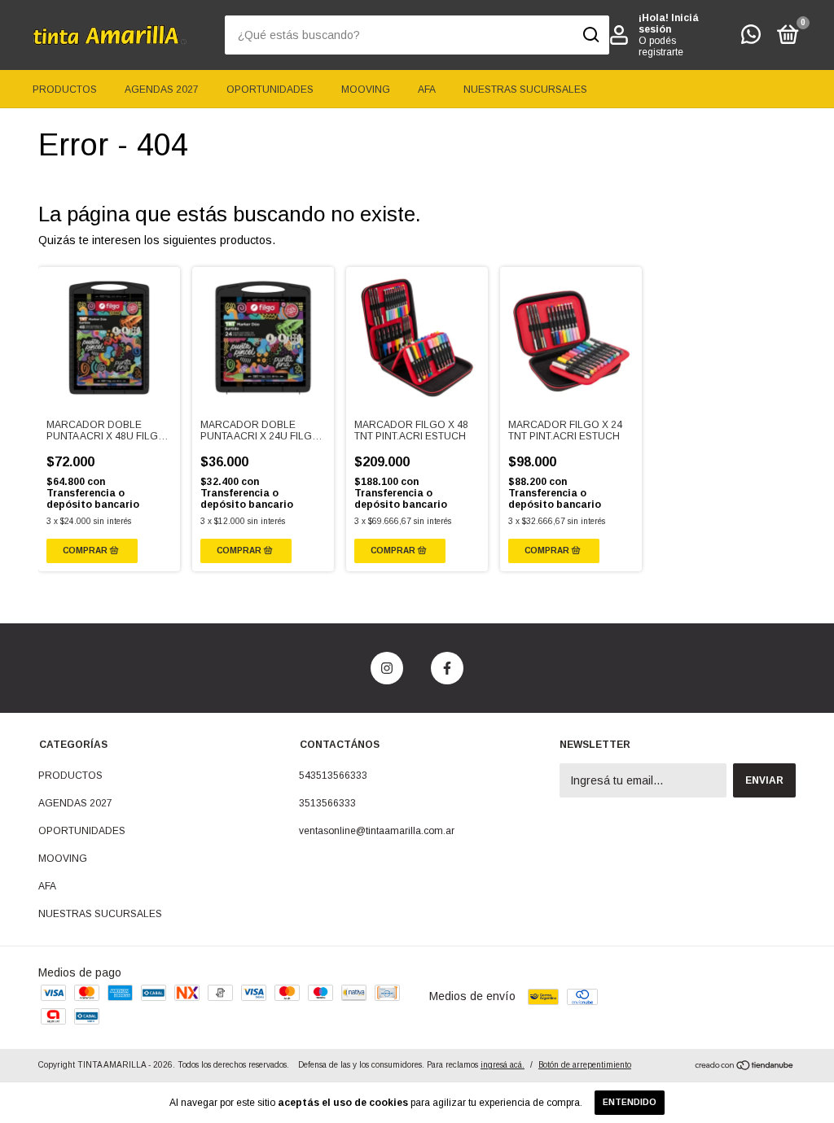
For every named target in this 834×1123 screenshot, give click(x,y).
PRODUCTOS (65, 89)
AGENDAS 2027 (162, 89)
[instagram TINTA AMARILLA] (387, 668)
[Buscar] (590, 35)
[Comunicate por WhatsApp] (751, 38)
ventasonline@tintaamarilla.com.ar (376, 831)
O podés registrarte (661, 46)
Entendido (629, 1102)
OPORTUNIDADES (270, 89)
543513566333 (333, 775)
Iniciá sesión (669, 23)
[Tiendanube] (745, 1066)
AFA (427, 89)
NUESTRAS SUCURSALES (525, 89)
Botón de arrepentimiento (584, 1064)
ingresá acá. (503, 1064)
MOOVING (365, 89)
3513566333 (327, 803)
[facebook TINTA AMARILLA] (447, 668)
